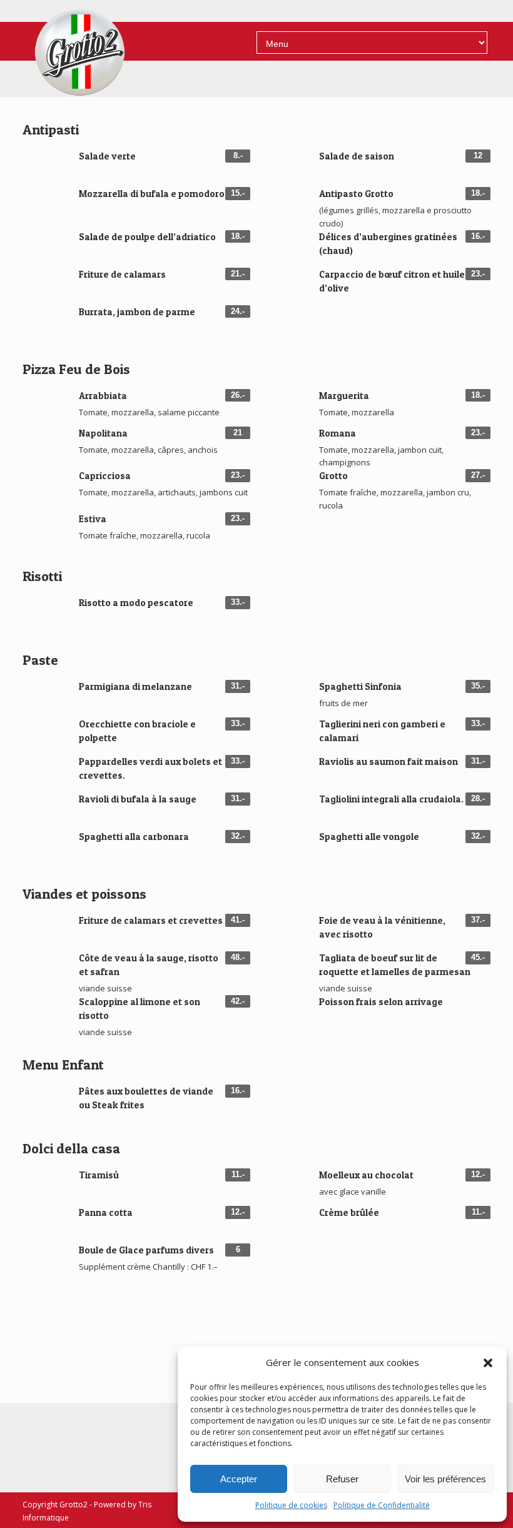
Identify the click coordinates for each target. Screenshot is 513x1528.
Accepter (238, 1479)
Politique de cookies (291, 1505)
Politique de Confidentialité (381, 1505)
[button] (488, 1363)
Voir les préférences (445, 1479)
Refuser (342, 1479)
